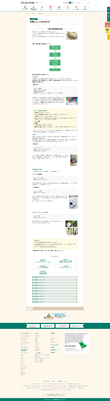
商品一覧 (22, 364)
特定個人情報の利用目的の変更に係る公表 (49, 385)
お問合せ (53, 381)
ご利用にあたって (46, 381)
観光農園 (53, 352)
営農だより (37, 341)
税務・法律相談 (37, 356)
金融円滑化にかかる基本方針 (83, 385)
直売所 (36, 346)
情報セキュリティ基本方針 (62, 385)
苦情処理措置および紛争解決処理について (33, 387)
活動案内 (85, 9)
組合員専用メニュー (55, 349)
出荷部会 (53, 347)
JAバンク (42, 9)
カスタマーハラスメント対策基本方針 (64, 389)
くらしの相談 (76, 9)
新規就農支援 (37, 350)
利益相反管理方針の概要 (72, 385)
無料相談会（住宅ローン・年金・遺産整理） (42, 354)
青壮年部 (52, 339)
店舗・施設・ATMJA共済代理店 (33, 9)
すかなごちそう (37, 344)
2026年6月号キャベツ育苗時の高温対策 (42, 267)
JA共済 (50, 9)
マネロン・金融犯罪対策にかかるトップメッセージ (38, 383)
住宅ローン (22, 359)
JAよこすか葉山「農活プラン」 (26, 342)
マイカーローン (23, 361)
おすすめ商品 (37, 347)
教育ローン (22, 362)
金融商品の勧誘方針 (72, 387)
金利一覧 (22, 358)
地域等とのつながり (24, 338)
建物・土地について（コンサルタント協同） (42, 357)
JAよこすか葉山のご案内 (25, 336)
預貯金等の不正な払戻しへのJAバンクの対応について (58, 383)
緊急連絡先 (60, 381)
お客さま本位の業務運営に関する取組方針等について (48, 389)
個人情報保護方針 (77, 383)
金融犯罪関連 (70, 383)
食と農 (68, 9)
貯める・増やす (23, 365)
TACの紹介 (37, 343)
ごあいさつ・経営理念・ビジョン (26, 335)
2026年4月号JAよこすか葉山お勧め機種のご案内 (43, 272)
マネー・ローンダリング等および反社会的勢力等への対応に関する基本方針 (54, 387)
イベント (52, 335)
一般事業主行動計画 (80, 387)
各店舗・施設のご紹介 (24, 352)
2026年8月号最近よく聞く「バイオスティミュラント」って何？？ (43, 261)
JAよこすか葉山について (25, 9)
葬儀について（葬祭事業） (39, 359)
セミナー (52, 336)
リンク (65, 381)
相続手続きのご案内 (38, 362)
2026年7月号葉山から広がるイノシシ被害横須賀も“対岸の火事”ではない (65, 261)
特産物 (36, 340)
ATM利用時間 (23, 368)
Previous (26, 326)
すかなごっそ (59, 9)
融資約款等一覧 (23, 374)
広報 (21, 345)
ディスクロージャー (24, 341)
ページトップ (55, 308)
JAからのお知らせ (54, 344)
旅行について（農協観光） (39, 360)
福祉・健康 (53, 342)
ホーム (27, 13)
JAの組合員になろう (24, 339)
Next (84, 326)
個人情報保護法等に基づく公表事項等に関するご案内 (31, 385)
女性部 (52, 341)
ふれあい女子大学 (54, 338)
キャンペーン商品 (24, 367)
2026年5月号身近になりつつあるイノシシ (66, 267)
